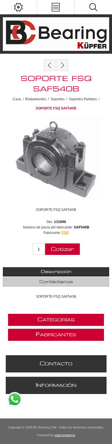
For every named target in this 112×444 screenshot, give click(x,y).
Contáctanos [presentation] (56, 282)
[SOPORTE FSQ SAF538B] (49, 65)
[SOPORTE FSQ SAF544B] (62, 65)
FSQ (65, 233)
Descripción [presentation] (56, 272)
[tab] (56, 271)
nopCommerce (65, 435)
